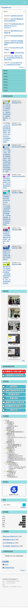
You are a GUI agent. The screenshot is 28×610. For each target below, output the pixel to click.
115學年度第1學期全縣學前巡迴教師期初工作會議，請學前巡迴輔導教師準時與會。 (6, 182)
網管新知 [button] (6, 73)
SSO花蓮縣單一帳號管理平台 (11, 546)
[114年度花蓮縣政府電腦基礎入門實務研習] (14, 313)
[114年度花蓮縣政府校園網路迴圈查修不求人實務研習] (14, 300)
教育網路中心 (15, 192)
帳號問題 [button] (6, 82)
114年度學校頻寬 (19, 53)
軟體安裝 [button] (6, 87)
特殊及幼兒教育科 (16, 147)
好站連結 (5, 561)
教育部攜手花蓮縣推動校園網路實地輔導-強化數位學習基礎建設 (13, 42)
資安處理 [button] (6, 76)
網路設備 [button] (6, 79)
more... (22, 67)
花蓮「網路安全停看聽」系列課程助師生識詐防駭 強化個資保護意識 (13, 57)
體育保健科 (15, 125)
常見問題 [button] (6, 90)
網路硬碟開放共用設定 (9, 539)
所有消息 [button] (6, 11)
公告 (12, 52)
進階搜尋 (23, 507)
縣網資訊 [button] (6, 70)
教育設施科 (15, 103)
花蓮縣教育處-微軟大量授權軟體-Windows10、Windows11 (14, 26)
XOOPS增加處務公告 (8, 543)
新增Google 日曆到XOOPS (10, 536)
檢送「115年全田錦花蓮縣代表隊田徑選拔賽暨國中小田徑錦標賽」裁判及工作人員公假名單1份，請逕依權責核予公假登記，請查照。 (6, 132)
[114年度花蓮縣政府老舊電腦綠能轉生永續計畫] (14, 326)
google (6, 564)
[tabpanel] (14, 41)
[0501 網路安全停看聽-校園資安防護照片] (14, 352)
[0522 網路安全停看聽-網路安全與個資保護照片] (14, 339)
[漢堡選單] (24, 2)
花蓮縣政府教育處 (9, 568)
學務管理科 (15, 248)
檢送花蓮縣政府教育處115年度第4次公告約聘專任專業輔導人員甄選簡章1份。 (6, 253)
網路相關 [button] (6, 85)
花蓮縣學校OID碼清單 (17, 16)
